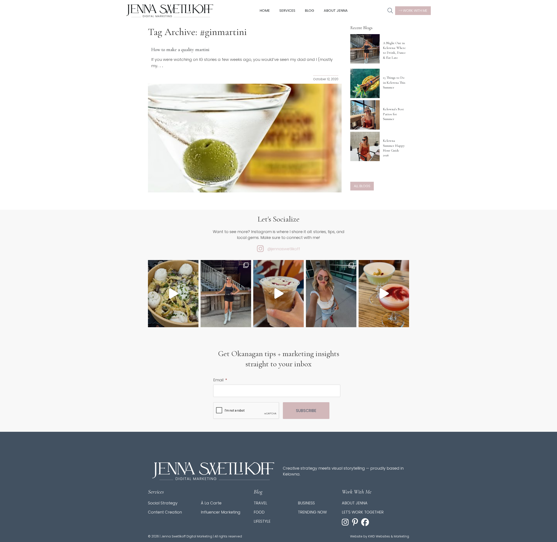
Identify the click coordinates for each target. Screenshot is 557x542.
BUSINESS (306, 503)
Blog (309, 10)
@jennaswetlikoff (283, 249)
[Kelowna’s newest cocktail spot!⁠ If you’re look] (384, 293)
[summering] (331, 293)
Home (265, 10)
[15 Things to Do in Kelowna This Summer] (365, 83)
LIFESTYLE (262, 521)
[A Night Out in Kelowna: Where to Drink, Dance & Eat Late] (365, 48)
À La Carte (211, 503)
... (160, 66)
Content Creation (165, 512)
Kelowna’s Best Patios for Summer (393, 114)
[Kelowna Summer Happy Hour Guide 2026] (365, 146)
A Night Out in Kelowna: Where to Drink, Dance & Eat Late (394, 50)
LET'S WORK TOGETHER (363, 512)
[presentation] (246, 410)
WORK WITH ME (414, 10)
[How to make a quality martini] (245, 138)
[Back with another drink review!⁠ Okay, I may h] (278, 293)
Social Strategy (163, 503)
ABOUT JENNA (354, 503)
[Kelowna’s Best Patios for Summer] (365, 115)
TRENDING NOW (312, 512)
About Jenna (336, 10)
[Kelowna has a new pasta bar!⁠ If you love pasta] (173, 293)
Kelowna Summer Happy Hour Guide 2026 (394, 147)
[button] (390, 11)
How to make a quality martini (180, 49)
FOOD (259, 512)
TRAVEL (260, 503)
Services (287, 10)
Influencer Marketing (220, 512)
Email (220, 379)
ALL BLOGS (362, 185)
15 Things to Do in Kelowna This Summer (394, 82)
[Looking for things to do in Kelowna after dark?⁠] (226, 293)
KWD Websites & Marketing (388, 536)
